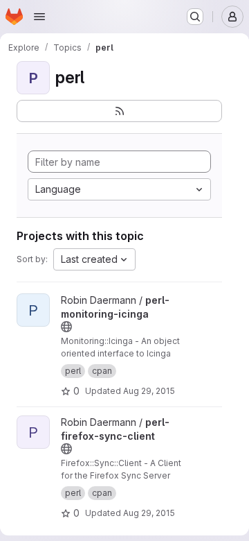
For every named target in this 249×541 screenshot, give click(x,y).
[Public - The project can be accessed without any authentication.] (66, 326)
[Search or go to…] (195, 16)
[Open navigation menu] (39, 17)
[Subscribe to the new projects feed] (119, 111)
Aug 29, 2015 (149, 391)
